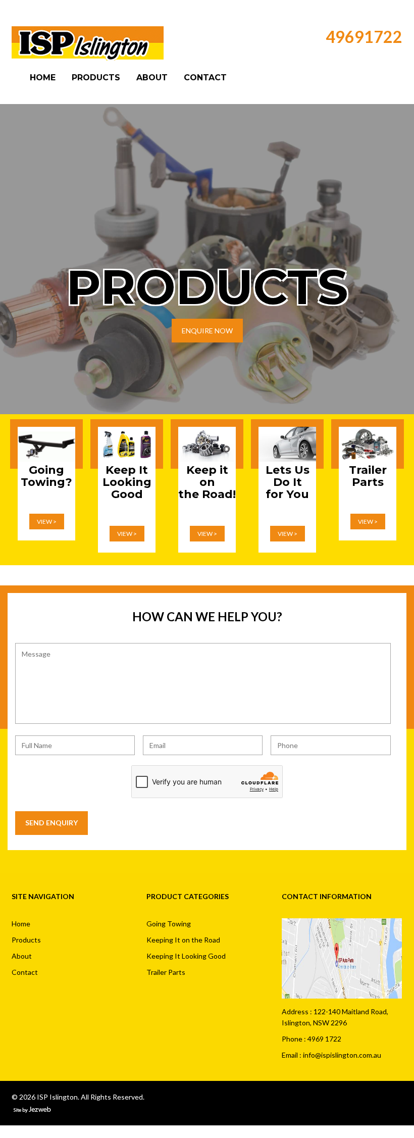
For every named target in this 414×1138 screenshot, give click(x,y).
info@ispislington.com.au (342, 1055)
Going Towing (168, 923)
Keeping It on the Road (183, 939)
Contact (205, 77)
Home (43, 77)
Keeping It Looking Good (186, 956)
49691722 (364, 36)
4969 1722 (324, 1038)
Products (96, 77)
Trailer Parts (165, 972)
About (152, 77)
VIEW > (47, 521)
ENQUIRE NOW (207, 330)
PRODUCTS (207, 287)
